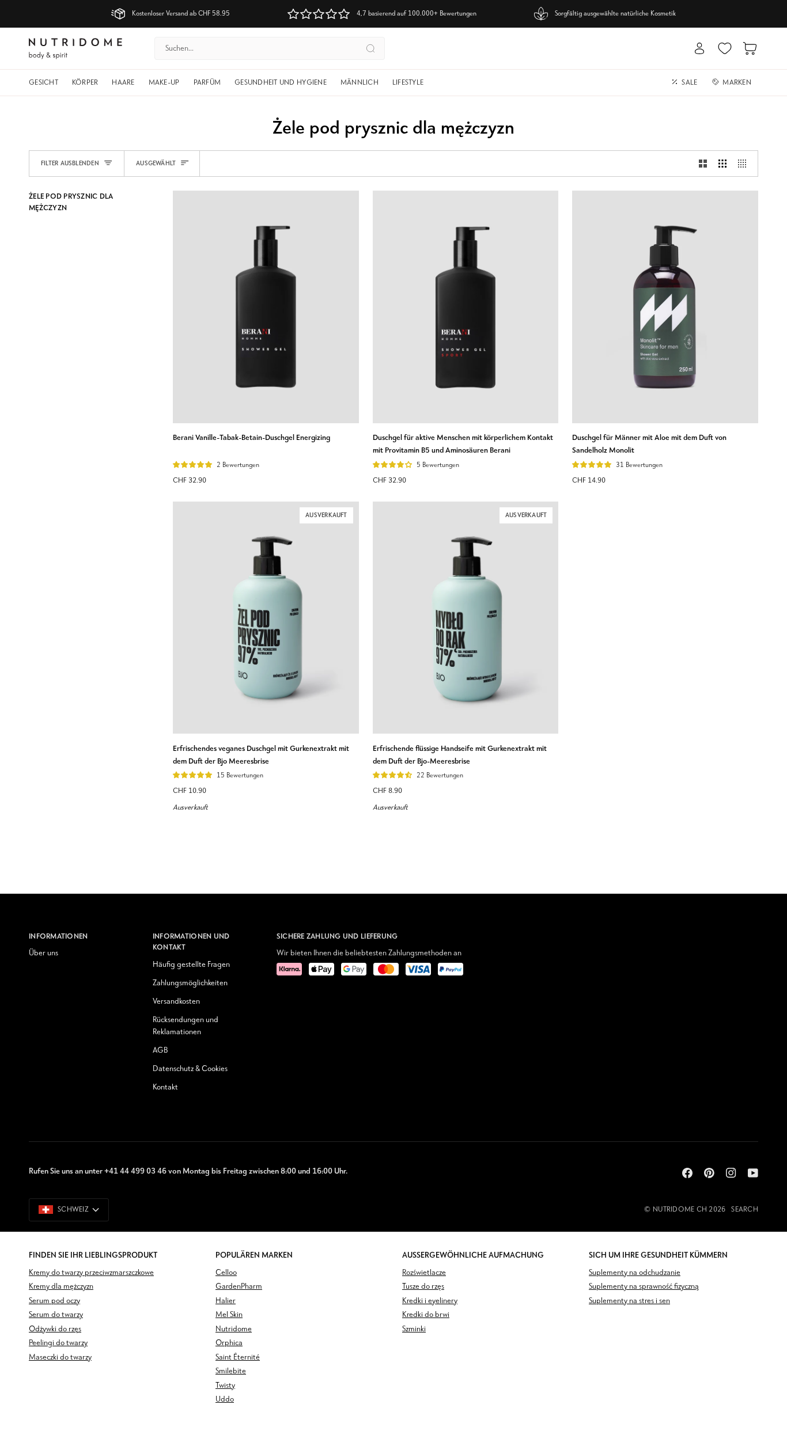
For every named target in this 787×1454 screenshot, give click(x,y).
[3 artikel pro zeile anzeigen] (722, 163)
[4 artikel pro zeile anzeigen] (745, 163)
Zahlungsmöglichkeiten (190, 983)
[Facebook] (687, 1173)
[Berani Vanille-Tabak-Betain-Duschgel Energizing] (266, 307)
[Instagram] (731, 1173)
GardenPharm (238, 1286)
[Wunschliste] (725, 48)
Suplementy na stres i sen (629, 1301)
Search (744, 1209)
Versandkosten (176, 1001)
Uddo (224, 1399)
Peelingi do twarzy (58, 1343)
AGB (160, 1050)
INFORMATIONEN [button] (58, 936)
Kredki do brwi (425, 1315)
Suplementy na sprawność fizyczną (644, 1286)
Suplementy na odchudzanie (634, 1273)
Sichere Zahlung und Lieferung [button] (337, 936)
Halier (225, 1301)
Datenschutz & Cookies (190, 1069)
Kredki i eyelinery (429, 1301)
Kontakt (165, 1087)
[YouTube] (753, 1173)
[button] (47, 83)
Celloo (226, 1273)
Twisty (225, 1385)
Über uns (43, 953)
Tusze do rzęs (423, 1286)
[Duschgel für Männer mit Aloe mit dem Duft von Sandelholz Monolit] (665, 307)
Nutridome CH (680, 1209)
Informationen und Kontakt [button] (191, 942)
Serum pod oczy (54, 1301)
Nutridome (233, 1329)
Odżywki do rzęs (55, 1329)
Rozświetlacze (424, 1273)
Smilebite (230, 1371)
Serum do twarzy (56, 1315)
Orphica (229, 1343)
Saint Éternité (237, 1357)
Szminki (414, 1329)
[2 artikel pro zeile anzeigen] (703, 163)
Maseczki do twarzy (60, 1357)
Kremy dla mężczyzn (61, 1286)
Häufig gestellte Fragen (191, 965)
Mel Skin (229, 1315)
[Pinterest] (709, 1173)
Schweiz (73, 1209)
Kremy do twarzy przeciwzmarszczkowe (91, 1273)
